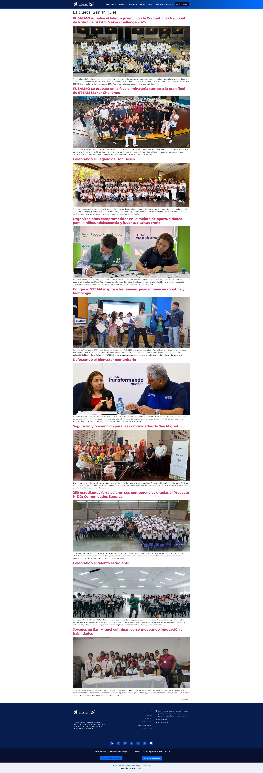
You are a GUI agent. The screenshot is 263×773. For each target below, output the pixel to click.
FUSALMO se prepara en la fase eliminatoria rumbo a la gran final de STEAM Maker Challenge (129, 91)
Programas (133, 4)
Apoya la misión (181, 4)
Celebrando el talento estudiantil (101, 563)
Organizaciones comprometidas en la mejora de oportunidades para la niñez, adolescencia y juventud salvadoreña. (127, 221)
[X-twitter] (138, 743)
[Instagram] (118, 743)
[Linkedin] (125, 743)
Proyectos (122, 4)
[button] (164, 4)
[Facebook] (112, 743)
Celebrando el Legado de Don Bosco (104, 159)
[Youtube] (131, 743)
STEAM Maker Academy (163, 4)
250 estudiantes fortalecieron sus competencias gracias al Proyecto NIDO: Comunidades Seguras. (131, 494)
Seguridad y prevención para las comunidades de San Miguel (126, 426)
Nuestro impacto (146, 4)
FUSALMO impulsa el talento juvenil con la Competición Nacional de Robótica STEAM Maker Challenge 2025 (129, 20)
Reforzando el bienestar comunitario (105, 360)
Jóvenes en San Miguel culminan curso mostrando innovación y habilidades (128, 631)
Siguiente (185, 700)
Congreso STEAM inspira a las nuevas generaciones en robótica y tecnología (128, 291)
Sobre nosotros (111, 4)
